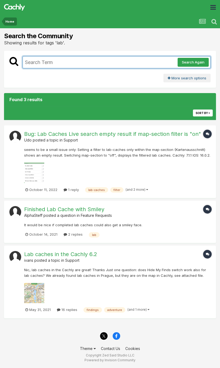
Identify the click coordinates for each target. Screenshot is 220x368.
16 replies (68, 309)
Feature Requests (96, 215)
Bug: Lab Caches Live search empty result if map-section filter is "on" (112, 134)
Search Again (193, 62)
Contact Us (110, 348)
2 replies (75, 234)
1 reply (73, 189)
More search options (188, 78)
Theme (87, 348)
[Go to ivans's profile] (15, 257)
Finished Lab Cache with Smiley (64, 209)
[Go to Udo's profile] (15, 137)
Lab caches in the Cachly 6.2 (60, 254)
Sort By (202, 113)
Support (71, 140)
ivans (28, 260)
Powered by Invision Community (110, 360)
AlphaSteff (33, 215)
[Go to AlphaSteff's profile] (15, 212)
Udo (28, 140)
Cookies (132, 348)
